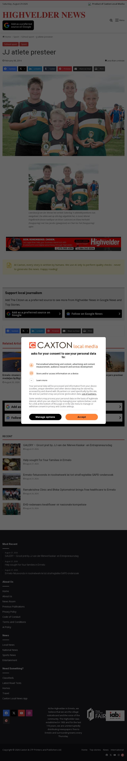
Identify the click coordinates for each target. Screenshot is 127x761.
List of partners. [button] (89, 393)
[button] (63, 380)
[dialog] (63, 380)
